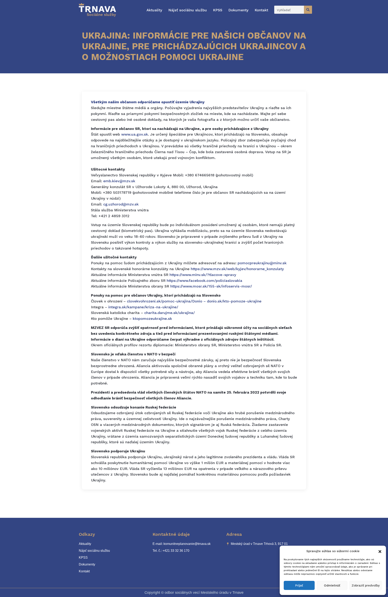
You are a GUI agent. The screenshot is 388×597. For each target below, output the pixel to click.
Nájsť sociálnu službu (187, 10)
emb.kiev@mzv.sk (119, 181)
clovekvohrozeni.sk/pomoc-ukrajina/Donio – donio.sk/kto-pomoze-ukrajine (194, 301)
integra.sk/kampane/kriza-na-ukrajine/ (143, 307)
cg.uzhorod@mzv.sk (121, 204)
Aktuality (154, 10)
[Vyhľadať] (308, 10)
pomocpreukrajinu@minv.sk (262, 263)
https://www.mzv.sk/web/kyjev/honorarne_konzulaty (237, 269)
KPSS (217, 10)
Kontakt (261, 10)
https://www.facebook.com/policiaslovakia (204, 280)
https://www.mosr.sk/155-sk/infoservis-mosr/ (211, 286)
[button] (380, 551)
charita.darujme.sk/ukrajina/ (169, 313)
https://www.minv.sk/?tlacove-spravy (203, 275)
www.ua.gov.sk (134, 134)
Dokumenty (238, 10)
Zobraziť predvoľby (366, 585)
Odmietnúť (332, 585)
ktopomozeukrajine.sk (152, 318)
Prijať (299, 585)
